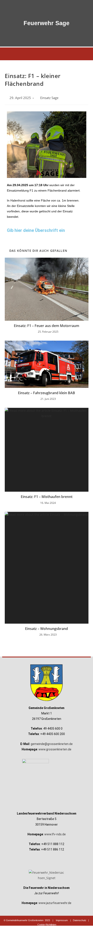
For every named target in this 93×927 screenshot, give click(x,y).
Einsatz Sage (49, 98)
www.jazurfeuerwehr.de (54, 903)
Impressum (62, 920)
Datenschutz (79, 920)
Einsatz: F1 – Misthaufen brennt (46, 496)
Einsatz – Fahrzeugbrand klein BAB (46, 392)
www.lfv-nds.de (55, 834)
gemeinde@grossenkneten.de (52, 744)
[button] (46, 54)
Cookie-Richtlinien (46, 924)
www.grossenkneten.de (54, 749)
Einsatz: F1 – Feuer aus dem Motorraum (46, 325)
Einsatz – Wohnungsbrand (46, 628)
